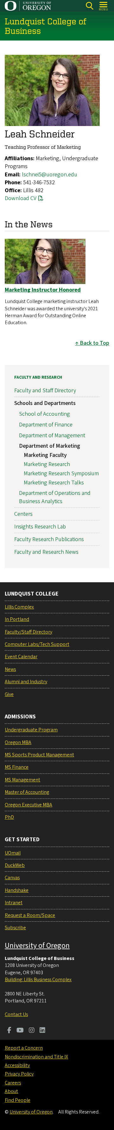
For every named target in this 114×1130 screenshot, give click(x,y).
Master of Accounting (27, 792)
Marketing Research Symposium (61, 473)
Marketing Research (47, 464)
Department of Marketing (49, 446)
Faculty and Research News (46, 552)
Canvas (12, 877)
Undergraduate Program (31, 729)
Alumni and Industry (26, 681)
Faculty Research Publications (49, 539)
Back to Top (94, 343)
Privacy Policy (19, 1073)
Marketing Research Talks (54, 483)
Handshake (16, 890)
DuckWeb (15, 865)
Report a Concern (24, 1048)
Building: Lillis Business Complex (38, 979)
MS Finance (16, 767)
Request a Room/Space (30, 915)
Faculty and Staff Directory (45, 391)
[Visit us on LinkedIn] (42, 1030)
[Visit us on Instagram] (31, 1030)
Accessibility (17, 1065)
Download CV (20, 198)
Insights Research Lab (40, 527)
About (11, 1091)
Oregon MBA (18, 742)
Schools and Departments (45, 403)
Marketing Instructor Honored (43, 290)
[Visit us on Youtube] (20, 1030)
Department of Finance (46, 425)
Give (9, 694)
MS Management (22, 779)
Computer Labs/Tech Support (37, 644)
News (10, 669)
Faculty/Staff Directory (28, 631)
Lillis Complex (19, 606)
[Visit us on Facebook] (9, 1030)
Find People (17, 1100)
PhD (9, 817)
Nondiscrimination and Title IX (36, 1056)
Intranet (13, 902)
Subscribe (15, 927)
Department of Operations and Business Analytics (55, 497)
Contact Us (16, 1014)
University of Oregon (37, 945)
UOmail (13, 852)
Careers (13, 1082)
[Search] (89, 6)
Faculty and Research (38, 377)
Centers (23, 514)
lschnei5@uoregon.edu (49, 175)
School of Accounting (44, 414)
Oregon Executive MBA (28, 804)
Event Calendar (21, 656)
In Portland (17, 619)
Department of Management (52, 435)
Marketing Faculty (45, 455)
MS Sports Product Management (39, 754)
